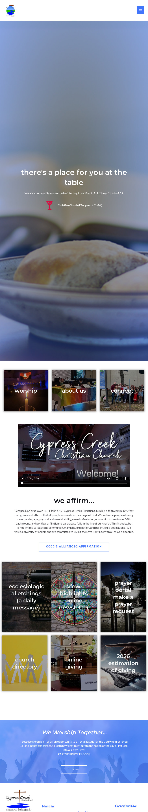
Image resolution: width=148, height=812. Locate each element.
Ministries (48, 806)
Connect (122, 390)
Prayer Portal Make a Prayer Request (123, 597)
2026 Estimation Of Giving (123, 663)
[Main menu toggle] (140, 10)
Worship (26, 390)
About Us (74, 390)
